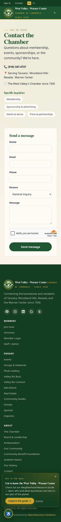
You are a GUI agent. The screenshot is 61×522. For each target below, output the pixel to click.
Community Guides (15, 398)
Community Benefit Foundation (22, 454)
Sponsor (8, 410)
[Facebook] (7, 311)
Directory (9, 332)
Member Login (12, 338)
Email (12, 157)
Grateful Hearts (13, 459)
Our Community (13, 448)
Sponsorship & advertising (21, 106)
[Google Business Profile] (31, 311)
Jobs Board (10, 387)
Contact (19, 3)
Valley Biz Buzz (12, 376)
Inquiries (9, 415)
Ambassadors (12, 442)
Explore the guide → (19, 500)
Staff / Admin (11, 343)
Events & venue (15, 114)
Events (7, 359)
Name (12, 141)
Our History (10, 465)
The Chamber (12, 431)
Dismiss (39, 500)
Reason (13, 187)
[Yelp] (39, 311)
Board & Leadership (15, 437)
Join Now (9, 326)
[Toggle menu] (54, 12)
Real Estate (10, 393)
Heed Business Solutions (41, 514)
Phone (13, 172)
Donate (8, 404)
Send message (30, 247)
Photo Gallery (12, 370)
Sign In (7, 3)
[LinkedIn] (23, 311)
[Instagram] (15, 311)
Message (14, 202)
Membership (13, 99)
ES (34, 3)
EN (29, 3)
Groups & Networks (15, 365)
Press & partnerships (41, 114)
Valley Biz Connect (14, 382)
